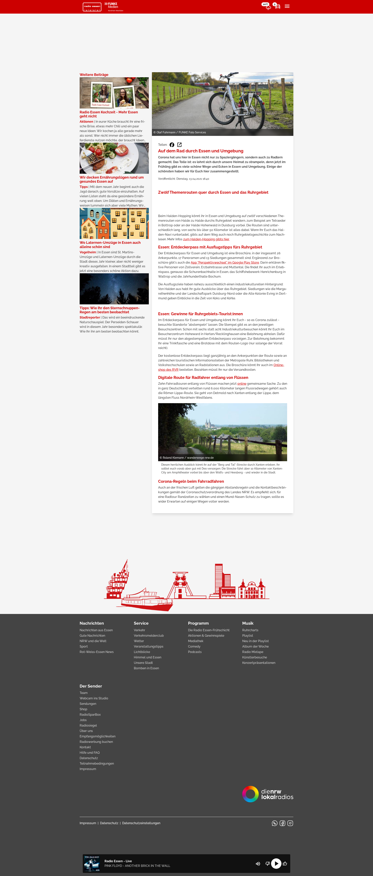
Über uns (86, 731)
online (241, 383)
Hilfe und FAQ (90, 752)
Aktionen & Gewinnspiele (206, 635)
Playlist (247, 635)
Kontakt (85, 747)
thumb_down (267, 863)
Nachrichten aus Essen (96, 630)
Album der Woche (255, 646)
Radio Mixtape (252, 652)
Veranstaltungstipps (148, 646)
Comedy (194, 646)
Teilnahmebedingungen (97, 763)
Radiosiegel (88, 725)
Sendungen (88, 704)
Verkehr (139, 630)
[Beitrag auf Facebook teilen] (172, 144)
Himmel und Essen (147, 657)
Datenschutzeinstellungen (141, 823)
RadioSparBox (90, 714)
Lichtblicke (142, 652)
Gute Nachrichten (92, 635)
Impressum (88, 769)
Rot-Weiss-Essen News (97, 652)
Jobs (83, 720)
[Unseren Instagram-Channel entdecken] (290, 823)
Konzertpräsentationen (258, 663)
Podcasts (195, 652)
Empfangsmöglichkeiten (97, 736)
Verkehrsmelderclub (149, 635)
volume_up (258, 863)
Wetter (139, 641)
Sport (84, 646)
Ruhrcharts (250, 630)
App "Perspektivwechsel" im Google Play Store (225, 262)
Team (84, 693)
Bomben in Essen (146, 668)
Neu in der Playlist (255, 641)
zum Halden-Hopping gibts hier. (206, 239)
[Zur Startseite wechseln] (92, 7)
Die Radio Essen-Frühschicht (209, 630)
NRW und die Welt (93, 641)
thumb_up (284, 863)
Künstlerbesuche (254, 657)
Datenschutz (89, 758)
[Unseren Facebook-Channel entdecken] (282, 823)
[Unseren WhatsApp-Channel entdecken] (275, 823)
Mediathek (195, 641)
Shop (83, 709)
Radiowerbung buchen (96, 742)
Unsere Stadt (143, 663)
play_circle (276, 863)
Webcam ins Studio (94, 698)
